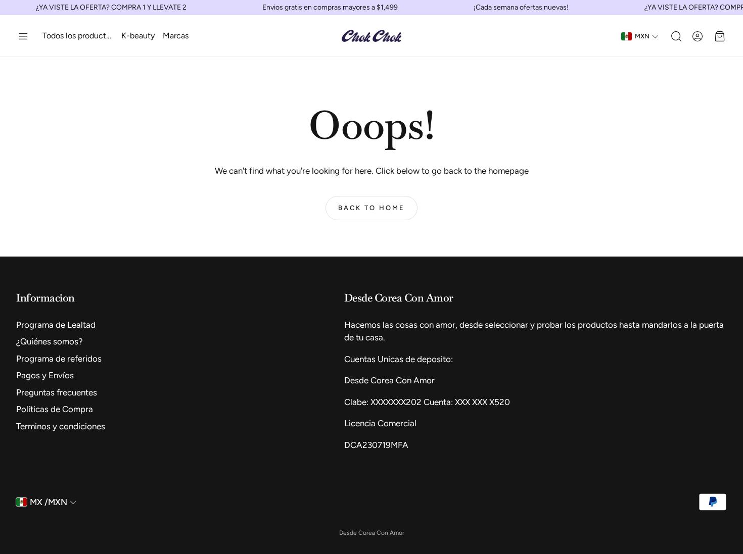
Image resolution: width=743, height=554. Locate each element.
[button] (23, 36)
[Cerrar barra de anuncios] (732, 7)
